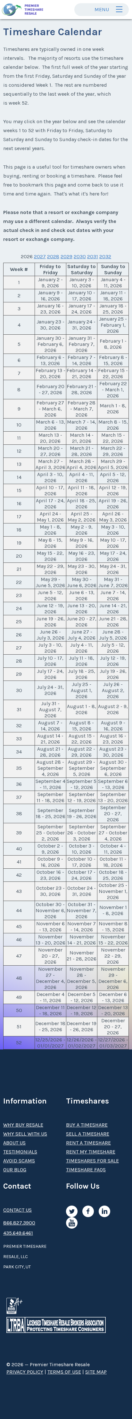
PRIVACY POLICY (24, 1372)
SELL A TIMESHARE (87, 1134)
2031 (92, 256)
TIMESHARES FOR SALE (92, 1161)
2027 (40, 256)
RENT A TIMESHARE (88, 1143)
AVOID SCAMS (19, 1161)
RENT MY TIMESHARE (90, 1152)
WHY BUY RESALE (23, 1125)
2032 (105, 256)
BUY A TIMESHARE (87, 1125)
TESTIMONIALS (20, 1152)
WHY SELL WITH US (25, 1134)
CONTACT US (17, 1210)
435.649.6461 (18, 1233)
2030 (80, 256)
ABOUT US (14, 1143)
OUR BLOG (14, 1170)
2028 (53, 256)
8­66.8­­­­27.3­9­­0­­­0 (19, 1223)
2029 (66, 256)
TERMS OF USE (64, 1372)
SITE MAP (96, 1372)
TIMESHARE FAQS (86, 1170)
